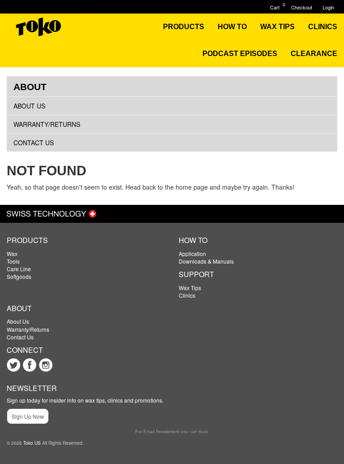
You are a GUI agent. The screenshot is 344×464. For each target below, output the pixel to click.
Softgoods (19, 276)
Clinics (187, 295)
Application (192, 253)
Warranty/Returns (46, 124)
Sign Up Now (28, 416)
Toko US (32, 443)
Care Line (19, 269)
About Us (29, 105)
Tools (13, 261)
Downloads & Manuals (206, 261)
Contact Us (33, 142)
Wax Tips (190, 287)
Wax (12, 253)
